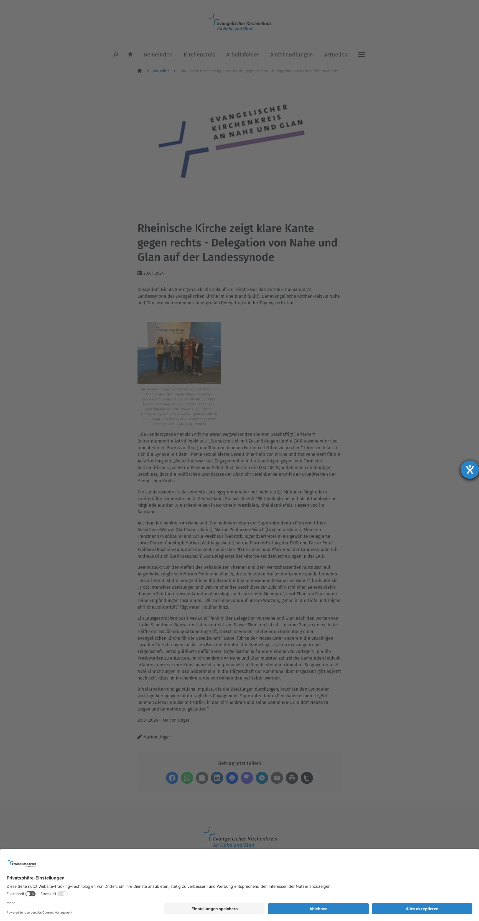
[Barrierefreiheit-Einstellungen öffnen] (470, 469)
